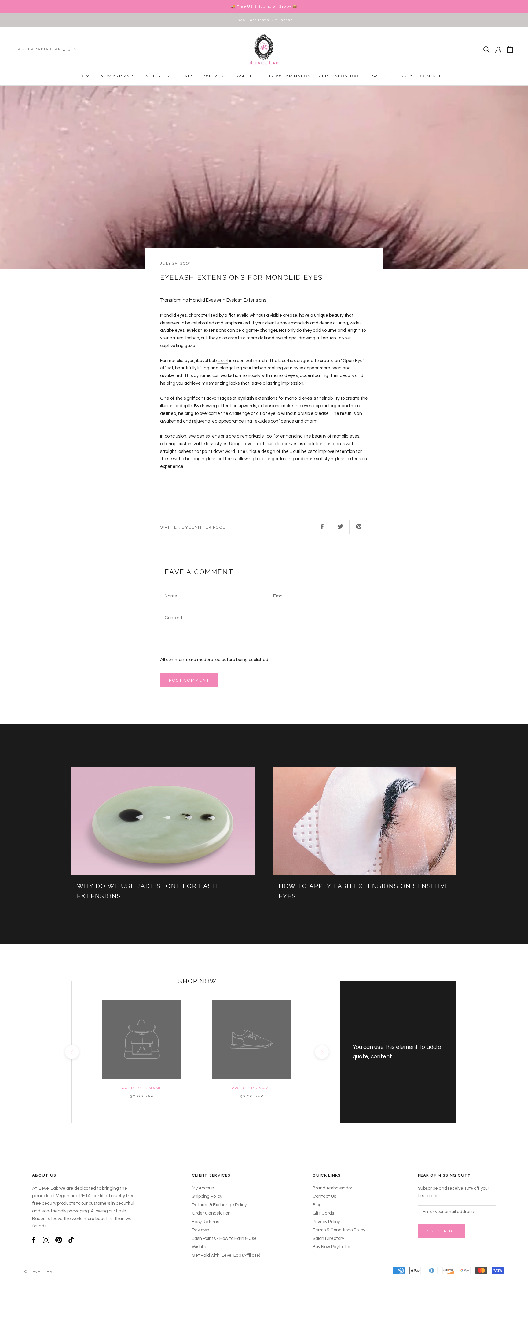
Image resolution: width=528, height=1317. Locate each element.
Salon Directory (328, 1238)
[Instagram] (46, 1240)
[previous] (72, 1052)
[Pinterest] (58, 1240)
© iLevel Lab (38, 1272)
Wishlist (200, 1247)
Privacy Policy (326, 1221)
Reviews (200, 1230)
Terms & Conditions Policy (339, 1230)
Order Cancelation (211, 1213)
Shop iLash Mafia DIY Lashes (263, 20)
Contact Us (434, 76)
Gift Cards (323, 1213)
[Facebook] (33, 1240)
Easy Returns (205, 1221)
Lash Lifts (246, 76)
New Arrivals (118, 76)
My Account (204, 1188)
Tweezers (214, 76)
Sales (379, 76)
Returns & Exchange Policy (219, 1205)
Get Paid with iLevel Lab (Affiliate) (226, 1255)
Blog (317, 1205)
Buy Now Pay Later (332, 1247)
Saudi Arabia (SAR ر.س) (43, 49)
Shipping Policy (207, 1196)
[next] (321, 1052)
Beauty (403, 76)
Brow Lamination (289, 76)
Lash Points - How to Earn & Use (224, 1238)
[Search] (486, 49)
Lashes (151, 76)
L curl (222, 360)
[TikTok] (71, 1240)
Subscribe (441, 1231)
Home (86, 76)
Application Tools (341, 76)
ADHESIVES (181, 76)
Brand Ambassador (332, 1188)
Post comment (189, 680)
